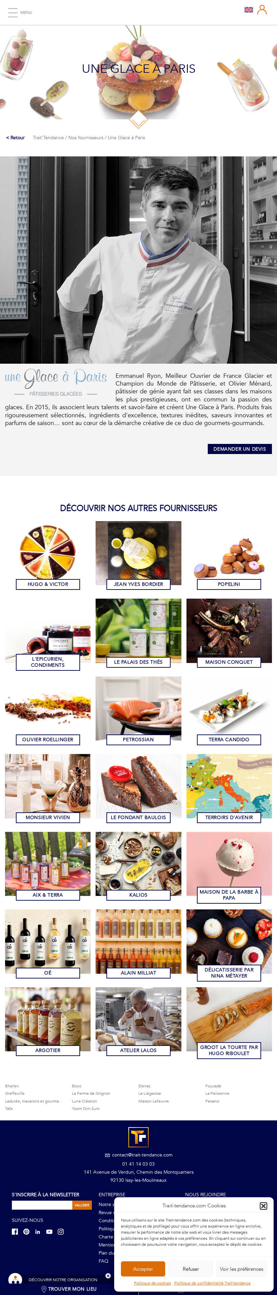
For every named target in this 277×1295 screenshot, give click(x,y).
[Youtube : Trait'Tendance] (51, 1231)
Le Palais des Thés (138, 662)
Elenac (144, 1086)
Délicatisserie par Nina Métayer (229, 973)
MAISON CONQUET (229, 662)
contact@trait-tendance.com (142, 1155)
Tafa (8, 1108)
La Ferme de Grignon (91, 1093)
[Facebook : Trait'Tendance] (17, 1231)
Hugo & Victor (48, 584)
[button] (263, 1206)
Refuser (191, 1269)
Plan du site (111, 1253)
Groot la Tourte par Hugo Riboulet (229, 1050)
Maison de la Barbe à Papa (229, 895)
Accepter (143, 1269)
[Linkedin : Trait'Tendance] (40, 1231)
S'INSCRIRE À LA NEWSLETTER (45, 1195)
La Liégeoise (149, 1093)
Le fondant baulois (138, 817)
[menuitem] (249, 9)
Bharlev (12, 1086)
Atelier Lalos (138, 1050)
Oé (47, 973)
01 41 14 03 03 (138, 1164)
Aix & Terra (48, 895)
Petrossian (138, 739)
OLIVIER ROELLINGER (47, 739)
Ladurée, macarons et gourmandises (37, 1101)
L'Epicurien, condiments (48, 662)
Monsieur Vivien (48, 817)
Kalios (138, 895)
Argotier (47, 1050)
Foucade (213, 1086)
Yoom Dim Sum (86, 1108)
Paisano (212, 1101)
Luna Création (84, 1101)
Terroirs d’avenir (229, 817)
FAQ (103, 1261)
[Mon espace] (262, 10)
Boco (76, 1086)
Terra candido (229, 739)
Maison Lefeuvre (153, 1101)
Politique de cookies (152, 1283)
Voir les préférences (241, 1269)
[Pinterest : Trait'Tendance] (28, 1231)
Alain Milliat (138, 973)
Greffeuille (15, 1093)
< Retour (15, 137)
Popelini (229, 584)
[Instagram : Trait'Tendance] (63, 1231)
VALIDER (82, 1205)
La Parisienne (217, 1093)
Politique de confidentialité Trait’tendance (212, 1283)
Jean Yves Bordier (138, 584)
